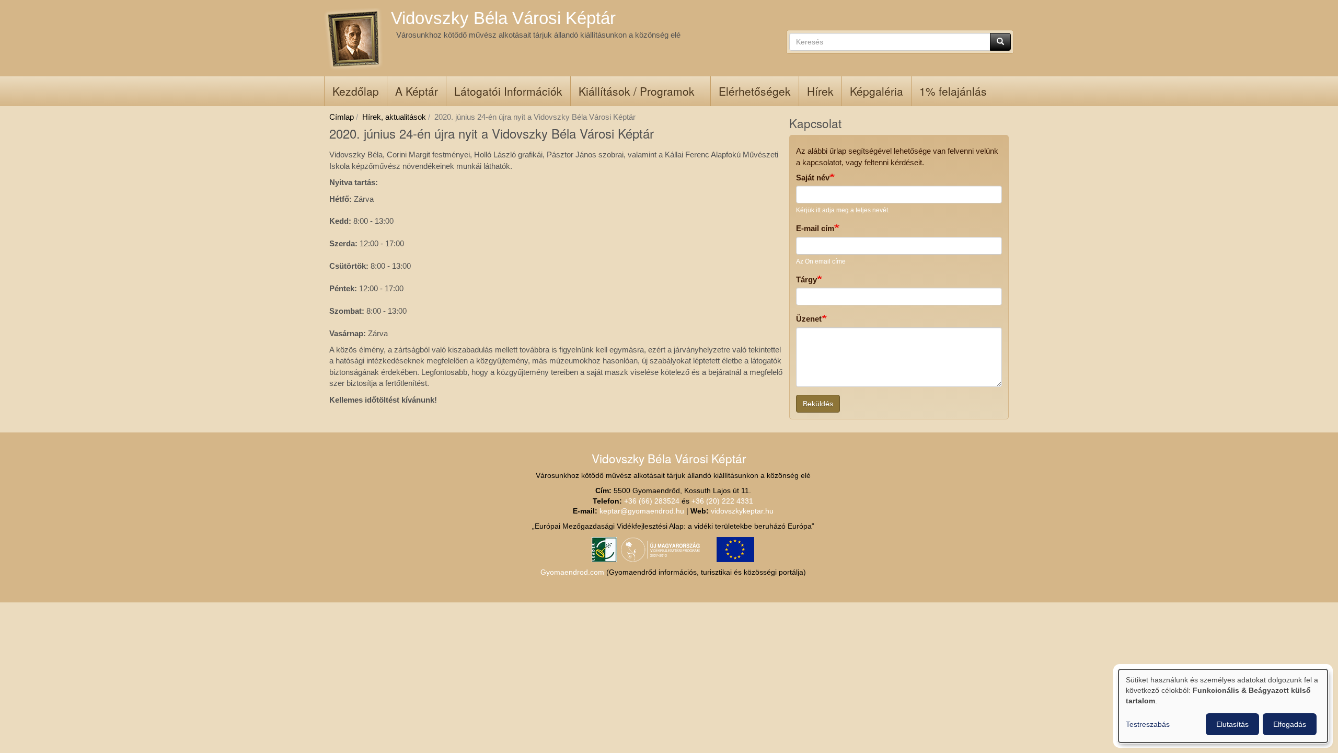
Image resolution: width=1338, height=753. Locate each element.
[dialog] (1223, 706)
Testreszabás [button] (1148, 724)
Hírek (820, 91)
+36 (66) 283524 (651, 501)
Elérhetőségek (755, 91)
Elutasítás (1232, 724)
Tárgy (806, 279)
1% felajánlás (953, 91)
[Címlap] (355, 39)
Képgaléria (876, 91)
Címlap (341, 116)
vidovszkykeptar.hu (742, 511)
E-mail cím (815, 228)
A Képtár (416, 91)
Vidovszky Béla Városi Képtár (503, 18)
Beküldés (818, 404)
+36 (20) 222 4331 (722, 501)
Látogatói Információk (508, 91)
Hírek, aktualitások (394, 116)
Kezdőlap (355, 91)
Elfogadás (1289, 724)
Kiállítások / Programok (637, 91)
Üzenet (809, 318)
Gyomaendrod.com (572, 572)
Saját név (812, 177)
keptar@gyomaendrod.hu (641, 511)
